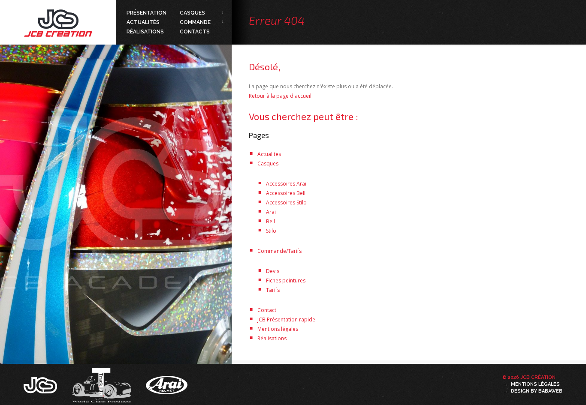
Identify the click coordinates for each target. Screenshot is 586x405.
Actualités (143, 22)
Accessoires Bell (285, 193)
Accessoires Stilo (286, 202)
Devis (272, 271)
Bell (270, 221)
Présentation (146, 13)
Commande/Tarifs (279, 251)
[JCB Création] (41, 384)
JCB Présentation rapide (286, 319)
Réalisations (145, 32)
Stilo (271, 230)
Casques (192, 13)
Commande (195, 22)
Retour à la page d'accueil (280, 95)
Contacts (195, 32)
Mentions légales (277, 329)
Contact (266, 310)
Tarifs (273, 290)
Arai (271, 212)
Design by (536, 391)
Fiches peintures (285, 280)
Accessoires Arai (286, 183)
